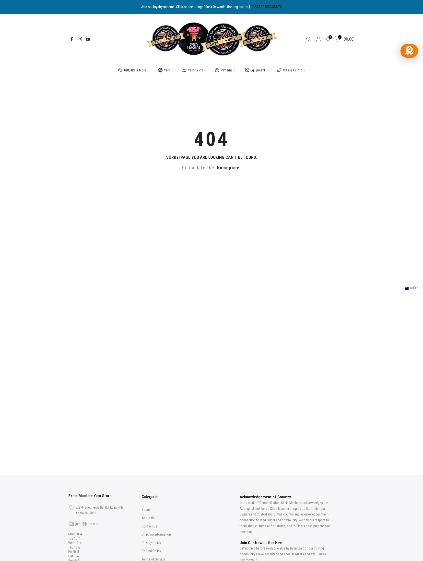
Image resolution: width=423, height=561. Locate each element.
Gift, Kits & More (135, 70)
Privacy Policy (151, 543)
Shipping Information (156, 534)
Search (147, 510)
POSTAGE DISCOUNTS (266, 7)
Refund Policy (151, 551)
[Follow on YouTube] (88, 39)
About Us (148, 518)
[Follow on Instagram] (80, 39)
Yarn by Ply (195, 70)
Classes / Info (293, 70)
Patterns (227, 70)
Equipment (257, 70)
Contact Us (149, 526)
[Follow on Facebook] (72, 39)
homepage (228, 167)
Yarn (167, 70)
